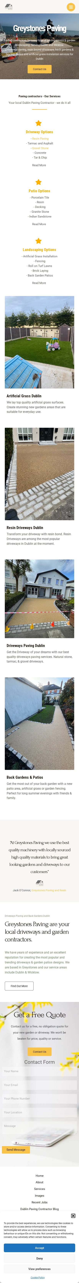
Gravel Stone (40, 148)
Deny (39, 1258)
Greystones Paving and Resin (48, 890)
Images (39, 1195)
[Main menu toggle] (71, 7)
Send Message (16, 1149)
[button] (73, 1216)
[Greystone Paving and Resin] (8, 7)
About (39, 1182)
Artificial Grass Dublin (24, 396)
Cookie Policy (38, 1277)
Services (39, 1189)
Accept (39, 1248)
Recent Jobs (40, 1202)
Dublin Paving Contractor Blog (39, 1209)
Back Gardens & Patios (25, 777)
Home (40, 1176)
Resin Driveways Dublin (25, 527)
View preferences (39, 1269)
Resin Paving (40, 138)
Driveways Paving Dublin (26, 645)
